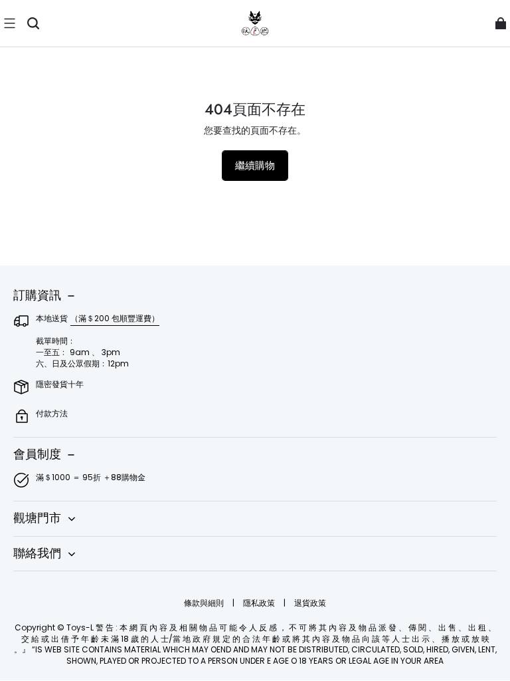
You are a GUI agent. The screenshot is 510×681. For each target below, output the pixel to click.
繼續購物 (255, 165)
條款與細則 (205, 603)
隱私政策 (260, 603)
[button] (9, 23)
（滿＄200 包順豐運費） (114, 318)
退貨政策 (310, 603)
